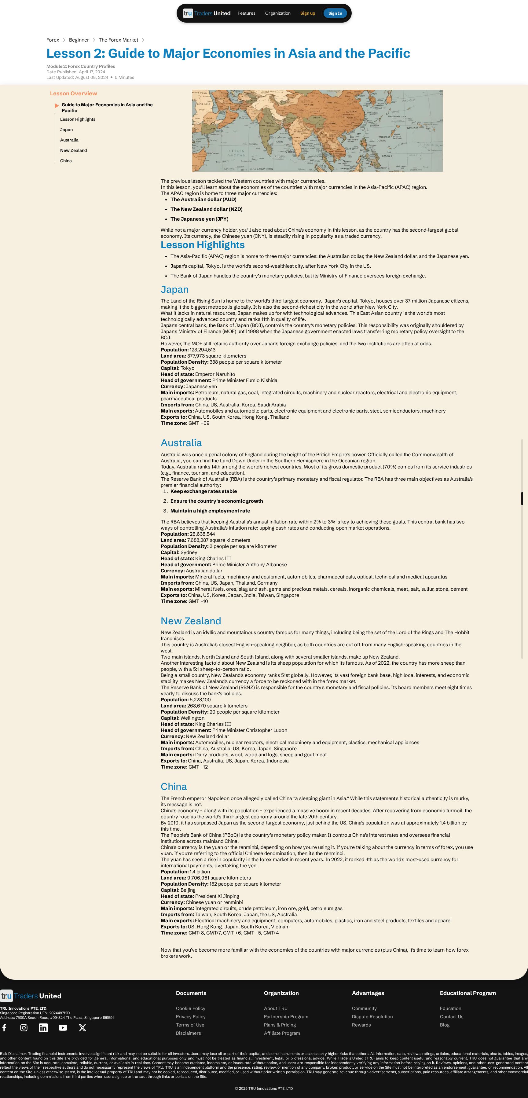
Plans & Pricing (280, 1025)
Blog (444, 1025)
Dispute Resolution (372, 1016)
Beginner (79, 40)
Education (450, 1008)
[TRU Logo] (207, 13)
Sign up (307, 13)
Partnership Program (286, 1016)
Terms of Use (190, 1025)
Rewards (361, 1025)
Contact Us (452, 1016)
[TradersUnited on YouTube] (63, 1027)
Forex (52, 40)
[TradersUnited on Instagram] (24, 1027)
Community (364, 1008)
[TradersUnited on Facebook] (4, 1027)
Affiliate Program (282, 1033)
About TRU (276, 1008)
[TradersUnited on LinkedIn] (43, 1027)
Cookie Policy (190, 1008)
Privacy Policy (191, 1016)
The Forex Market (118, 40)
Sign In (335, 13)
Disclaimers (188, 1033)
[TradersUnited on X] (82, 1027)
